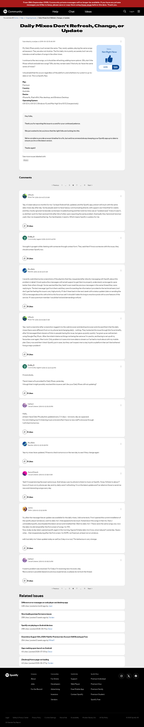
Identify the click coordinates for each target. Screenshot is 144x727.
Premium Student (98, 694)
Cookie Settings (50, 718)
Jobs (33, 684)
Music (26, 160)
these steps (86, 5)
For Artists (55, 679)
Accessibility (75, 718)
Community (15, 11)
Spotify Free (95, 699)
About (33, 679)
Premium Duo (96, 684)
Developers (55, 684)
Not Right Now (109, 51)
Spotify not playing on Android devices (37, 625)
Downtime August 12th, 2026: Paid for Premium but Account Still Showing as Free (54, 637)
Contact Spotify (77, 694)
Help (55, 11)
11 (84, 185)
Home (16, 18)
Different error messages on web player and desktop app (44, 602)
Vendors (54, 699)
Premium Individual (98, 679)
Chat (71, 11)
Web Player (75, 684)
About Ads (63, 718)
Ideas (88, 11)
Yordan (51, 617)
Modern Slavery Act (89, 718)
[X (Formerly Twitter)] (128, 676)
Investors (54, 694)
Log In (131, 11)
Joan (50, 606)
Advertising (55, 689)
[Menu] (139, 11)
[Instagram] (121, 676)
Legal (7, 718)
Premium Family (97, 689)
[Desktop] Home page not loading (35, 659)
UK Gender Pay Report (13, 722)
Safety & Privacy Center (20, 718)
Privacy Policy (36, 718)
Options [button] (121, 41)
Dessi (50, 629)
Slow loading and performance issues (36, 614)
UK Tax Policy (103, 718)
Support (74, 679)
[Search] (125, 11)
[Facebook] (136, 676)
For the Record (36, 689)
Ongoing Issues (31, 18)
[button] (105, 67)
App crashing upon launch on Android (36, 648)
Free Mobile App (77, 689)
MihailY (52, 640)
